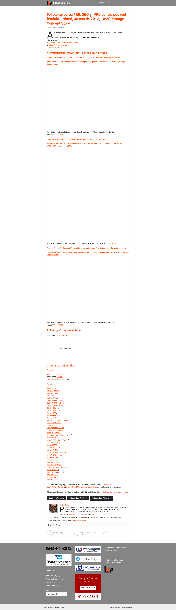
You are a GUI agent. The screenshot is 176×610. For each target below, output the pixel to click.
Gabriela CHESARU (54, 248)
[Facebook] (48, 525)
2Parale (103, 485)
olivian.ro (93, 514)
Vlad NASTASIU (52, 477)
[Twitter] (54, 525)
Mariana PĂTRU (52, 450)
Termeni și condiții (114, 607)
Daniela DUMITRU (53, 415)
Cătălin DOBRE (52, 401)
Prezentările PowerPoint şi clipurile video (63, 43)
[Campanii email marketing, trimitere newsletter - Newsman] (88, 599)
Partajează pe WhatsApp (101, 498)
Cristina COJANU (53, 408)
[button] (126, 3)
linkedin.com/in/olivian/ (80, 520)
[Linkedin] (51, 525)
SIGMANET (74, 487)
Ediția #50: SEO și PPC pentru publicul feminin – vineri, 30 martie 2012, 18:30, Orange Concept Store (78, 533)
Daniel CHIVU (51, 413)
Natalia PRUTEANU (53, 462)
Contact (120, 3)
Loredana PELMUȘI (53, 443)
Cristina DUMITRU (53, 410)
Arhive (48, 591)
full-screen (62, 335)
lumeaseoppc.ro (72, 514)
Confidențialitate (127, 607)
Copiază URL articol (56, 498)
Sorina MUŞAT (52, 472)
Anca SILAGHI (52, 396)
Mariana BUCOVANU (54, 447)
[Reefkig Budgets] (88, 561)
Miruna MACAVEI (53, 460)
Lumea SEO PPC (61, 3)
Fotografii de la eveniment (57, 45)
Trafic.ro (55, 487)
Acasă (81, 3)
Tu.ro (67, 487)
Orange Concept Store (89, 487)
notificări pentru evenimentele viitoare (114, 492)
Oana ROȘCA (51, 465)
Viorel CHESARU (52, 475)
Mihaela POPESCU (53, 452)
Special (48, 582)
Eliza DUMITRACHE (54, 423)
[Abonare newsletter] (59, 565)
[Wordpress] (56, 525)
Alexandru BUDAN (53, 391)
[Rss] (59, 525)
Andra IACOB (51, 398)
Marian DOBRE (52, 445)
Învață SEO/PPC (99, 3)
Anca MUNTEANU (53, 393)
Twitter (63, 57)
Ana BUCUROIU (53, 57)
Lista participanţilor (55, 47)
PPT (53, 134)
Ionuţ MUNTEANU (53, 435)
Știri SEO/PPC (51, 586)
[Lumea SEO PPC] (49, 3)
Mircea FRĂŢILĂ (52, 457)
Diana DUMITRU (52, 418)
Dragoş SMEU (51, 420)
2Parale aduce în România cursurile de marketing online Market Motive (70, 535)
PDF (61, 134)
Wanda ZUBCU (52, 480)
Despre (89, 3)
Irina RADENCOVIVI (53, 438)
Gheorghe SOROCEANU (55, 428)
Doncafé (61, 487)
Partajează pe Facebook (78, 498)
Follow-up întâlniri (54, 531)
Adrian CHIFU (51, 388)
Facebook (67, 248)
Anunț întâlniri (51, 576)
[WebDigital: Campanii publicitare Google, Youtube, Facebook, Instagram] (88, 552)
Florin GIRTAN (52, 425)
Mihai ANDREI (52, 455)
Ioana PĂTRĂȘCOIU (54, 433)
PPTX (58, 134)
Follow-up (111, 3)
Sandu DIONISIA (52, 470)
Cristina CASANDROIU (55, 405)
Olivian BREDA (52, 467)
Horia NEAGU (51, 430)
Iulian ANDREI (52, 440)
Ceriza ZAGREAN (53, 403)
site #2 (60, 420)
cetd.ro (82, 514)
